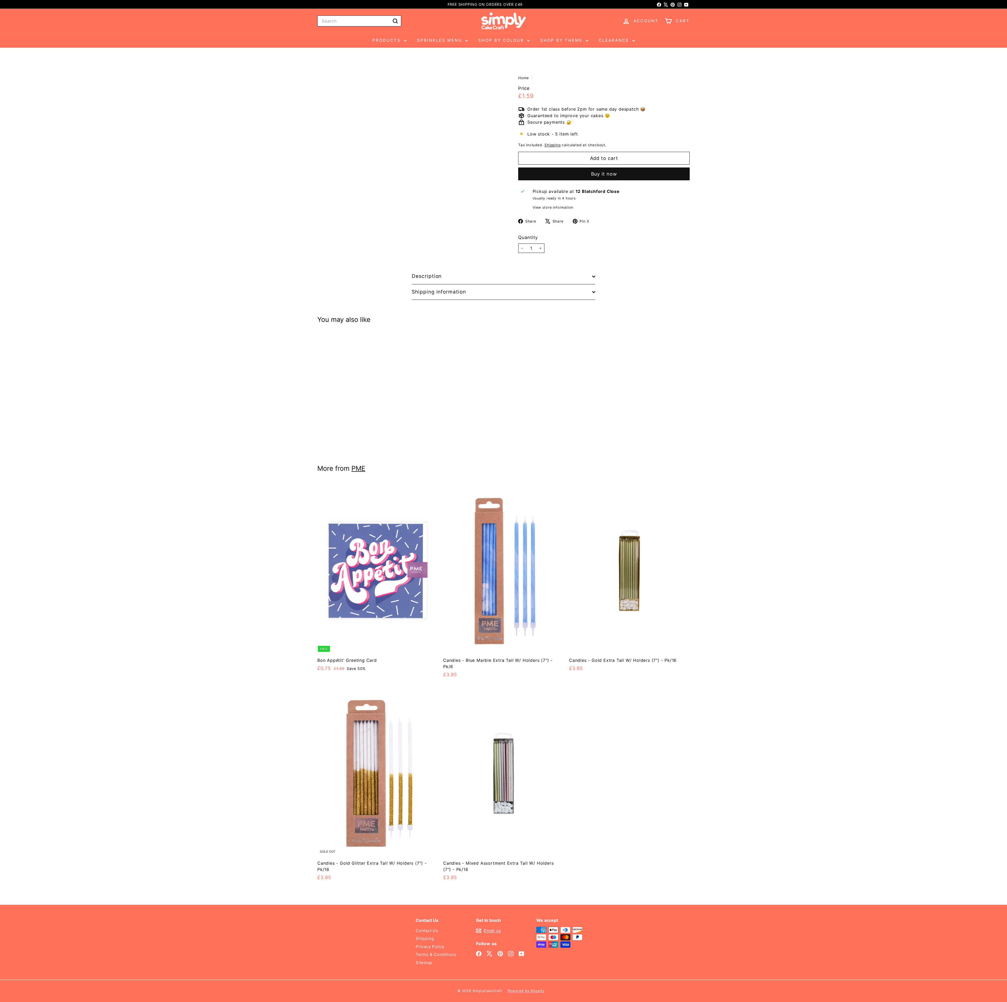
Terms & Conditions (436, 954)
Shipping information (439, 292)
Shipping (552, 145)
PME (358, 468)
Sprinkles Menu (440, 40)
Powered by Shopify (526, 991)
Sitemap (424, 962)
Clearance (615, 40)
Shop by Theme (562, 40)
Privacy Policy (430, 946)
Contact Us (427, 930)
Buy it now (604, 174)
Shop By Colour (502, 40)
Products (387, 40)
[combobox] (359, 20)
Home (524, 78)
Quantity (528, 237)
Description (427, 276)
